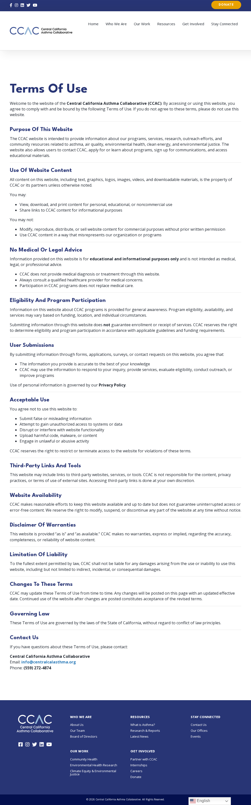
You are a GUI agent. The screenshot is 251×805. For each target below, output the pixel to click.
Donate (135, 777)
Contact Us (199, 724)
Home (93, 23)
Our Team (77, 730)
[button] (226, 5)
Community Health (83, 759)
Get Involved (193, 23)
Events (196, 736)
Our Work (142, 23)
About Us (77, 724)
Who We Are (116, 23)
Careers (136, 771)
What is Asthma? (142, 724)
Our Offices (199, 730)
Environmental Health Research (93, 765)
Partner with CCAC (143, 759)
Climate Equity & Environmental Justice (93, 772)
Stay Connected (224, 23)
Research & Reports (145, 730)
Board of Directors (83, 736)
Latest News (139, 736)
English (203, 801)
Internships (138, 765)
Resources (166, 23)
